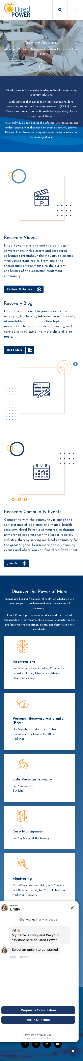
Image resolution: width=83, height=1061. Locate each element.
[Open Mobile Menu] (75, 9)
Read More (15, 350)
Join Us (12, 563)
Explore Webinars (19, 289)
